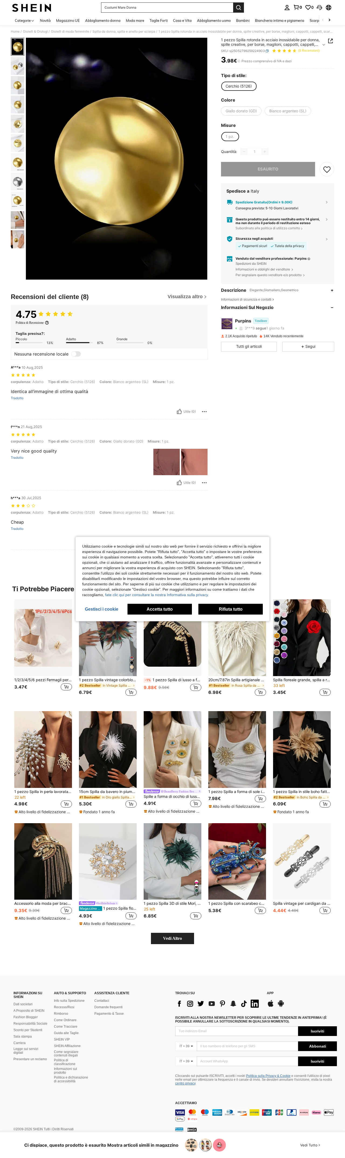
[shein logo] (31, 7)
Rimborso (61, 1014)
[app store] (270, 1006)
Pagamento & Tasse (109, 1014)
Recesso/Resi (64, 1007)
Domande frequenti (108, 1007)
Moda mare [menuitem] (135, 20)
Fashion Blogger (25, 1017)
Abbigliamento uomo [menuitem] (214, 20)
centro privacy (185, 1083)
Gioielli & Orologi (35, 31)
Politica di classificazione (64, 1062)
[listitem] (43, 651)
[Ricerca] (238, 7)
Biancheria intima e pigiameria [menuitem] (279, 20)
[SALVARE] (327, 169)
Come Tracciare (65, 1026)
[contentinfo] (256, 1115)
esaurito (268, 169)
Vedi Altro (172, 938)
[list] (218, 1004)
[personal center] (287, 7)
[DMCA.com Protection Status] (192, 1129)
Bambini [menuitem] (243, 20)
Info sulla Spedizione (69, 1001)
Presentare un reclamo (30, 1059)
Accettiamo (186, 1103)
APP (270, 993)
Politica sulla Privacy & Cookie (268, 1076)
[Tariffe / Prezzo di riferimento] (238, 61)
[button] (319, 7)
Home (15, 31)
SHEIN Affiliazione (67, 1046)
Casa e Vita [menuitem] (182, 20)
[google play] (281, 1006)
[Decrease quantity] (244, 151)
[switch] (76, 354)
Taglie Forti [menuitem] (159, 20)
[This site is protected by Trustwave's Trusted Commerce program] (179, 1129)
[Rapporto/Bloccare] (204, 411)
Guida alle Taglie (66, 1033)
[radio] (238, 86)
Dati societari (23, 1004)
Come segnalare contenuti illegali (66, 1054)
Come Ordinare (65, 1020)
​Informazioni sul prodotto (65, 1070)
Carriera (19, 1043)
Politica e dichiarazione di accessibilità (71, 1079)
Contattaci (101, 1001)
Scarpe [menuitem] (315, 20)
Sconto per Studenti (27, 1030)
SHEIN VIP (62, 1039)
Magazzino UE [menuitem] (68, 20)
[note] (43, 812)
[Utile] (179, 411)
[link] (297, 7)
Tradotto (17, 398)
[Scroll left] (323, 20)
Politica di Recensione (30, 323)
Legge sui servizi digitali (25, 1051)
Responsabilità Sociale (30, 1023)
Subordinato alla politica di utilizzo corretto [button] (268, 228)
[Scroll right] (329, 20)
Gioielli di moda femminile (70, 31)
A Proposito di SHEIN (28, 1011)
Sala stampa (22, 1036)
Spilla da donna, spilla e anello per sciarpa (123, 31)
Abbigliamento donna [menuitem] (102, 20)
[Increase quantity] (264, 151)
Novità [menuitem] (45, 20)
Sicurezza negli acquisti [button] (254, 239)
